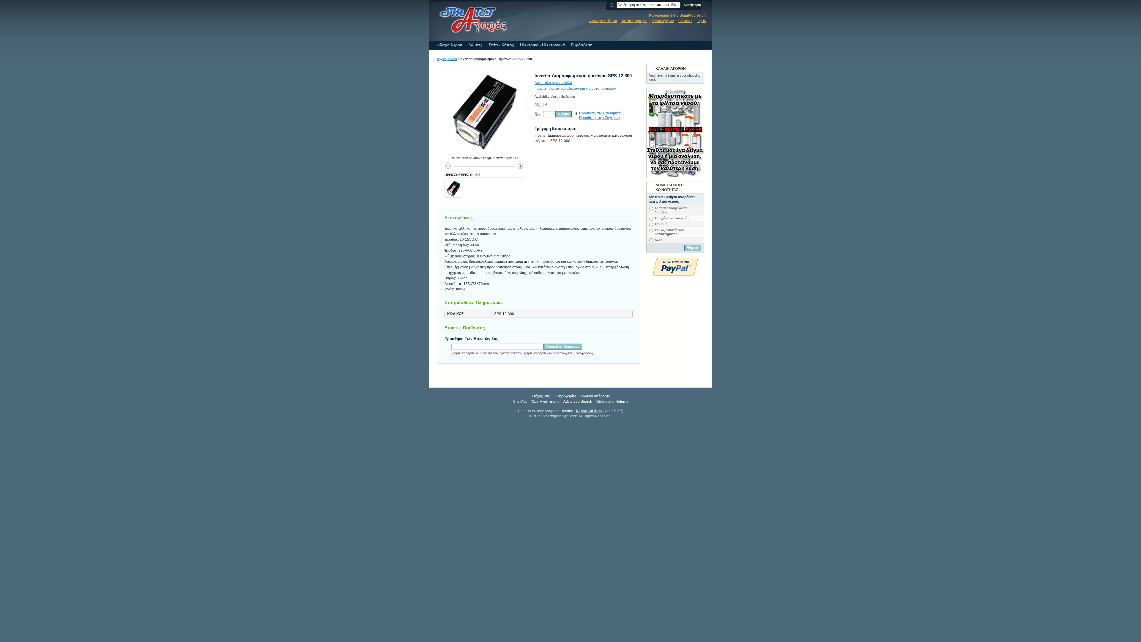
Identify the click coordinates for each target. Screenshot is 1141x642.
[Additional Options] (675, 260)
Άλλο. (659, 240)
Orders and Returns (612, 401)
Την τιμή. (662, 224)
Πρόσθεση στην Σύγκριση (599, 118)
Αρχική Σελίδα (447, 59)
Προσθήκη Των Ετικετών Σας (471, 338)
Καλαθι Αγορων (663, 21)
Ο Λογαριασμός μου (603, 21)
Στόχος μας (541, 396)
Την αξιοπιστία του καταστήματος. (669, 232)
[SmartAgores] (473, 20)
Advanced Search (577, 401)
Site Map (520, 401)
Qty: (538, 114)
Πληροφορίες (565, 396)
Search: (613, 5)
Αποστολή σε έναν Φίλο (553, 83)
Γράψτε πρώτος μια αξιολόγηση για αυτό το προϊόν (575, 88)
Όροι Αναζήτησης (545, 401)
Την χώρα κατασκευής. (672, 218)
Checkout (685, 21)
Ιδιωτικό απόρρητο (595, 396)
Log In (701, 21)
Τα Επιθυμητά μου (634, 21)
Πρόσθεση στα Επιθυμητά (600, 113)
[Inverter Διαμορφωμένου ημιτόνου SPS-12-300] (453, 189)
